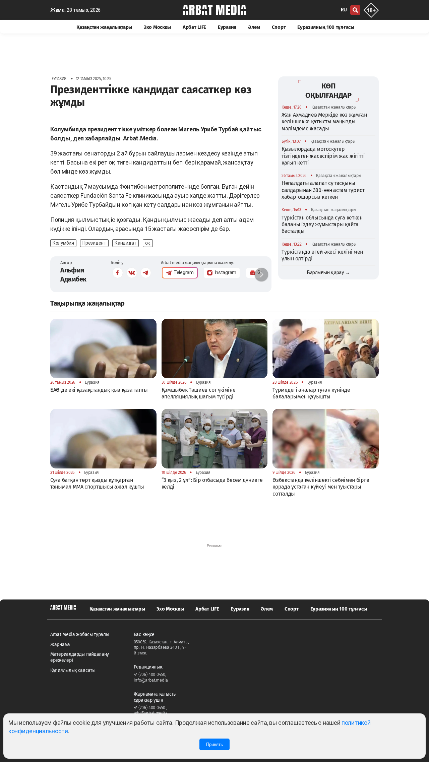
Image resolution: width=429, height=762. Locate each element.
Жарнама (60, 644)
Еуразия (227, 27)
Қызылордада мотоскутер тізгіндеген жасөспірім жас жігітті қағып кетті (323, 155)
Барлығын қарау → (328, 272)
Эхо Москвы (157, 27)
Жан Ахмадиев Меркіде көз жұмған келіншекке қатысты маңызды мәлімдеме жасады (324, 121)
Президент (94, 243)
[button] (261, 274)
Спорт (279, 27)
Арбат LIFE (194, 27)
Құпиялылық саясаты (73, 670)
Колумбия (63, 243)
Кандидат (125, 243)
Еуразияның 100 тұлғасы (325, 27)
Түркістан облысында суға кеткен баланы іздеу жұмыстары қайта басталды (322, 224)
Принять (214, 744)
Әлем (254, 27)
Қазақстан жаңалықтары (104, 27)
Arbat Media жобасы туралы (79, 634)
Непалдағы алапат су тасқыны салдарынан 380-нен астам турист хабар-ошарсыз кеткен (323, 190)
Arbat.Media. (141, 138)
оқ (147, 243)
